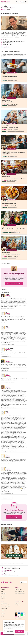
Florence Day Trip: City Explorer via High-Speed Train (14, 178)
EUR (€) (22, 582)
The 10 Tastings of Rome (8, 101)
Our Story (3, 589)
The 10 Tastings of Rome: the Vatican (11, 254)
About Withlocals (14, 534)
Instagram (3, 614)
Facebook (3, 613)
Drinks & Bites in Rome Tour (9, 203)
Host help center (4, 603)
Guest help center (18, 589)
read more (17, 37)
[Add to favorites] (25, 60)
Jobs (2, 591)
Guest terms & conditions (20, 593)
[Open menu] (26, 2)
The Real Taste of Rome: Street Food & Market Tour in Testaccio (13, 153)
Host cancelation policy (5, 604)
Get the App (14, 517)
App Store (17, 603)
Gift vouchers (3, 596)
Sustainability (3, 593)
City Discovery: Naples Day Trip (10, 127)
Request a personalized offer (14, 283)
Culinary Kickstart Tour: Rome (9, 76)
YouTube (2, 616)
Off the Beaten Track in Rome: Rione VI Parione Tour (14, 229)
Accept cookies (19, 631)
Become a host (4, 608)
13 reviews (7, 9)
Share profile (4, 47)
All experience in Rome (14, 555)
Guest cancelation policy (19, 591)
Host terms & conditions (5, 606)
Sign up (21, 1)
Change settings (9, 631)
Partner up (3, 598)
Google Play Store (18, 604)
